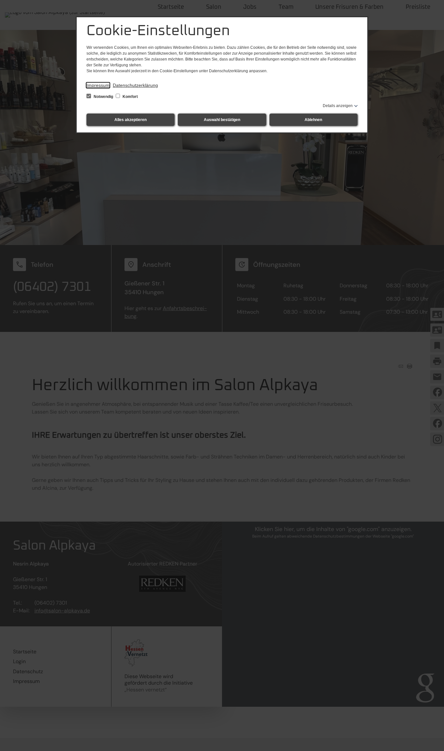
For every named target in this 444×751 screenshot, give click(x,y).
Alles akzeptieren (130, 119)
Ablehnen (313, 119)
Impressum (98, 85)
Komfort (130, 96)
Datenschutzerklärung (135, 85)
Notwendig (103, 96)
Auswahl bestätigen (222, 119)
